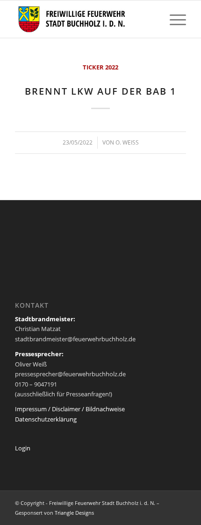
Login (22, 448)
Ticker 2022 (100, 67)
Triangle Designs (74, 512)
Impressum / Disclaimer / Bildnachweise (70, 409)
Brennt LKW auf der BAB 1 (100, 91)
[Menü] (173, 19)
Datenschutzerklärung (46, 419)
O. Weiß (127, 142)
